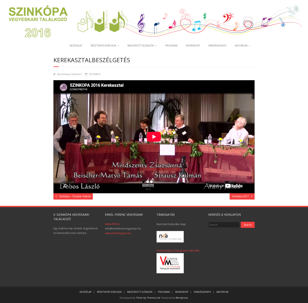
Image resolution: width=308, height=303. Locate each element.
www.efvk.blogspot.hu (118, 233)
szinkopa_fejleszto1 (71, 74)
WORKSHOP (193, 45)
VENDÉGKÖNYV (217, 45)
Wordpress (182, 297)
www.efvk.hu (112, 224)
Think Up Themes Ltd (148, 297)
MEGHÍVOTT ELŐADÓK (141, 45)
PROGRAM (171, 45)
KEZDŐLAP (76, 45)
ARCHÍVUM (241, 45)
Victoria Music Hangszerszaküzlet (178, 250)
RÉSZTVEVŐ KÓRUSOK (103, 45)
